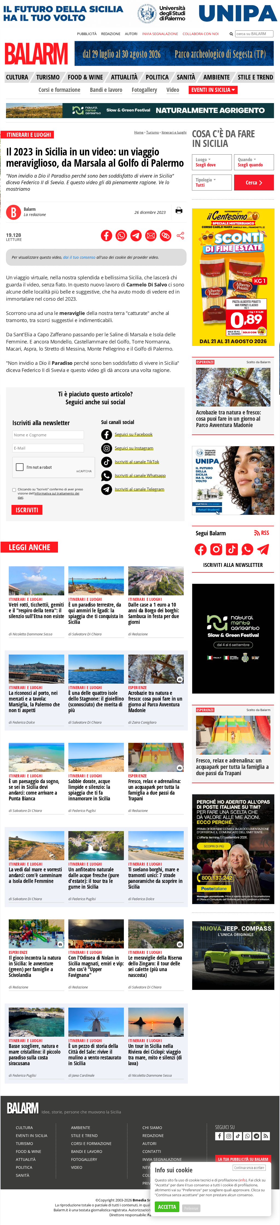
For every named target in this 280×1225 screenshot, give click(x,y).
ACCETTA (167, 1206)
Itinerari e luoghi (174, 132)
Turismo (152, 132)
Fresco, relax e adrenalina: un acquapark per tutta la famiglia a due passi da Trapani (154, 790)
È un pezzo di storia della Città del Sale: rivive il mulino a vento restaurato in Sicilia (94, 1054)
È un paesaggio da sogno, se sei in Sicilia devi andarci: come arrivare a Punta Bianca (34, 790)
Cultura (24, 1127)
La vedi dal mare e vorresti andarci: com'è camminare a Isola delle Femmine (35, 875)
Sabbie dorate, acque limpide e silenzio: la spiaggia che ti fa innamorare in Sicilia (89, 790)
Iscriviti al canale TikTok (137, 461)
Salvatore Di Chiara (86, 634)
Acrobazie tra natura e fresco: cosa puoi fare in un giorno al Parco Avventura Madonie (155, 701)
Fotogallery (144, 89)
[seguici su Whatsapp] (247, 1136)
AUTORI (131, 33)
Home (139, 132)
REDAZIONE (110, 33)
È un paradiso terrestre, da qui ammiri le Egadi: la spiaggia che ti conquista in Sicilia (95, 613)
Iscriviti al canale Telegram (139, 489)
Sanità (22, 1175)
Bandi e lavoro (106, 89)
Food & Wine (28, 1151)
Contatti (151, 1151)
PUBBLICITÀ (87, 33)
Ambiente (80, 1127)
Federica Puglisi (84, 810)
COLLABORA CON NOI (201, 33)
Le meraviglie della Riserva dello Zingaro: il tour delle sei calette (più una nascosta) (155, 966)
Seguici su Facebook (134, 434)
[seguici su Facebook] (219, 1136)
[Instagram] (106, 448)
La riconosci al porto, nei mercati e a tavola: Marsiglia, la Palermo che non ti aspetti (34, 701)
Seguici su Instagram (134, 448)
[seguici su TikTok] (238, 1136)
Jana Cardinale (83, 1075)
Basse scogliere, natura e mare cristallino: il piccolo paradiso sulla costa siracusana (34, 1054)
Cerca (251, 182)
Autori (149, 1143)
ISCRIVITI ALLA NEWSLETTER (233, 565)
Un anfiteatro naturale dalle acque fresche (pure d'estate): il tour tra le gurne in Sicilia (93, 878)
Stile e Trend (84, 1135)
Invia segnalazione (162, 1159)
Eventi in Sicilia (31, 1135)
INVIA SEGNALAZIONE (160, 33)
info (243, 1180)
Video (173, 89)
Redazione (140, 634)
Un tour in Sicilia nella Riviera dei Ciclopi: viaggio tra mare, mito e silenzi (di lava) (155, 1054)
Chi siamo (152, 1127)
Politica (24, 1167)
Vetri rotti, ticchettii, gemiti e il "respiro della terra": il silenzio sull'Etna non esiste (36, 610)
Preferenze (191, 1208)
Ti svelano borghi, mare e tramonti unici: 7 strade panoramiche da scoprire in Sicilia (155, 878)
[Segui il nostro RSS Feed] (266, 1136)
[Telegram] (106, 489)
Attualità (26, 1159)
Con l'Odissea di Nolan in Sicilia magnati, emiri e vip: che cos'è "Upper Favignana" (96, 966)
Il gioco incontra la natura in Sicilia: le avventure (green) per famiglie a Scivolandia (35, 966)
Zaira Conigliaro (144, 722)
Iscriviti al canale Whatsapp (140, 475)
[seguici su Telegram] (256, 1136)
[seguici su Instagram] (228, 1136)
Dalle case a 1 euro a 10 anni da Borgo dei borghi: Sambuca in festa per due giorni (153, 613)
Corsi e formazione (59, 89)
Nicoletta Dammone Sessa (32, 634)
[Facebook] (106, 434)
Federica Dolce (24, 722)
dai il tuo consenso (79, 257)
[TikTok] (106, 461)
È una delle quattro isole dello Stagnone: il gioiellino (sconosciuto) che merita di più (96, 701)
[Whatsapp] (106, 475)
